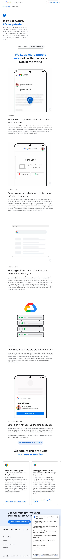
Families (5, 540)
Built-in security (23, 46)
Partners (5, 547)
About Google (14, 556)
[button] (50, 109)
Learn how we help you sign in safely (30, 442)
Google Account (53, 2)
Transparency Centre (9, 544)
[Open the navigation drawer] (2, 2)
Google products (25, 556)
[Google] (6, 556)
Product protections (36, 46)
